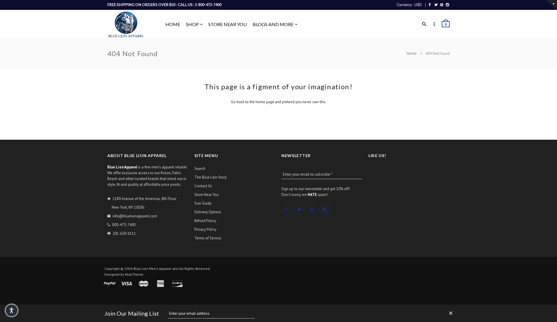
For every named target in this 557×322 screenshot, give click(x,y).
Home (412, 53)
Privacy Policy (205, 229)
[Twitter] (436, 4)
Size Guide (202, 203)
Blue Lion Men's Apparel (152, 268)
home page (265, 101)
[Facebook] (429, 4)
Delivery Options (207, 212)
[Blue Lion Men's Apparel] (126, 25)
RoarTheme (134, 274)
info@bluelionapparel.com (135, 216)
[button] (12, 310)
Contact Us (203, 185)
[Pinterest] (441, 4)
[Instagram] (447, 4)
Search (199, 168)
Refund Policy (205, 220)
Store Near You (206, 194)
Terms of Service (207, 238)
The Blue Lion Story (210, 177)
